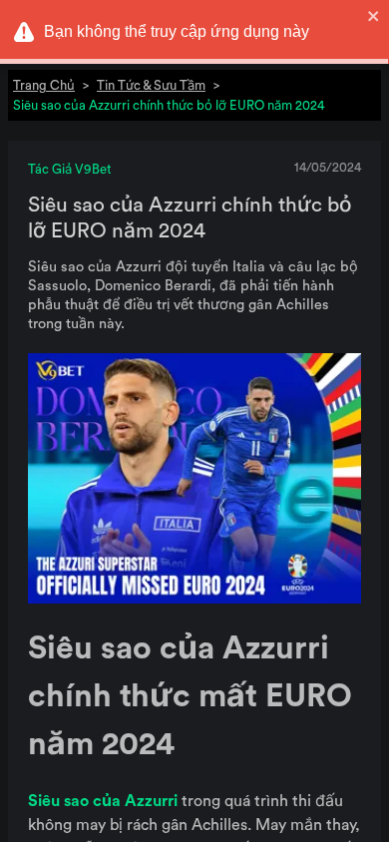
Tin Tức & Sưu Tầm (151, 85)
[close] (374, 16)
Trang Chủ (44, 85)
